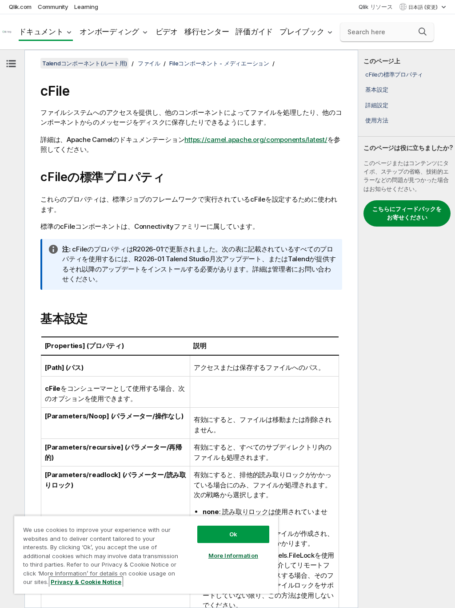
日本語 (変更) (423, 7)
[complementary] (406, 329)
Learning (86, 6)
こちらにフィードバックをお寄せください (407, 213)
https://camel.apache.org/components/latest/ (255, 139)
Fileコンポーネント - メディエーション (219, 63)
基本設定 (376, 89)
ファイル (149, 63)
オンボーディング (109, 31)
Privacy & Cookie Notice (86, 581)
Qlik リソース (376, 6)
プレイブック (301, 31)
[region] (146, 554)
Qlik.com (20, 6)
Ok (233, 534)
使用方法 (376, 120)
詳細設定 (376, 105)
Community (53, 6)
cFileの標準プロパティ (394, 74)
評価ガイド (254, 31)
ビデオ (167, 31)
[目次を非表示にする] (11, 63)
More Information (233, 555)
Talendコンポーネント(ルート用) (84, 63)
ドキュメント (41, 31)
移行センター (206, 31)
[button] (422, 31)
